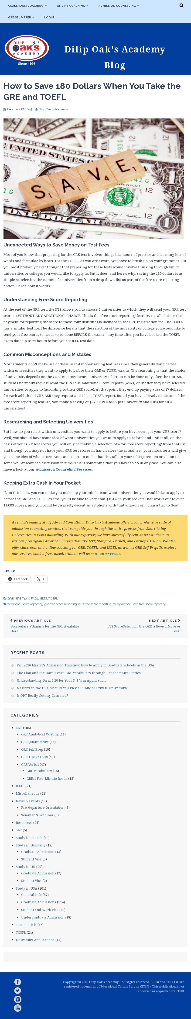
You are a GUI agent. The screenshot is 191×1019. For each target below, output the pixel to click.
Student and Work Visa (39, 910)
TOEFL (53, 598)
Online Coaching (71, 5)
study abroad (122, 604)
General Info (31, 894)
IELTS (43, 598)
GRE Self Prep (32, 749)
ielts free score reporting (95, 604)
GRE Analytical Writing (40, 734)
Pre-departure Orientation (43, 807)
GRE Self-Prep (19, 17)
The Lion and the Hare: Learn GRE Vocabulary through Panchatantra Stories (79, 673)
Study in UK (25, 866)
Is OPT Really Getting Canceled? (42, 695)
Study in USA (26, 888)
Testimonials (26, 924)
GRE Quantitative (35, 742)
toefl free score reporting (149, 604)
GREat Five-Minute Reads (47, 778)
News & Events (28, 801)
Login (49, 17)
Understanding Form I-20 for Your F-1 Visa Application (61, 680)
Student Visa (31, 859)
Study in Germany (30, 845)
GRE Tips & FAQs (26, 598)
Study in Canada (29, 837)
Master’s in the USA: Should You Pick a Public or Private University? (72, 688)
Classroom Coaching (26, 5)
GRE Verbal (30, 764)
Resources (24, 822)
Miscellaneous (27, 793)
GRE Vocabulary (39, 771)
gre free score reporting (60, 604)
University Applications (35, 940)
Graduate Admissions (38, 851)
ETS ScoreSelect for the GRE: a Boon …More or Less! (144, 626)
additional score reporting (25, 604)
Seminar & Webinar (37, 815)
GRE (11, 598)
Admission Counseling (117, 5)
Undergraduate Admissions (43, 917)
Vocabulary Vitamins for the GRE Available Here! (44, 626)
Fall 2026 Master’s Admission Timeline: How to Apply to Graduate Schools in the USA (85, 665)
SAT (19, 830)
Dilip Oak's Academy (53, 109)
